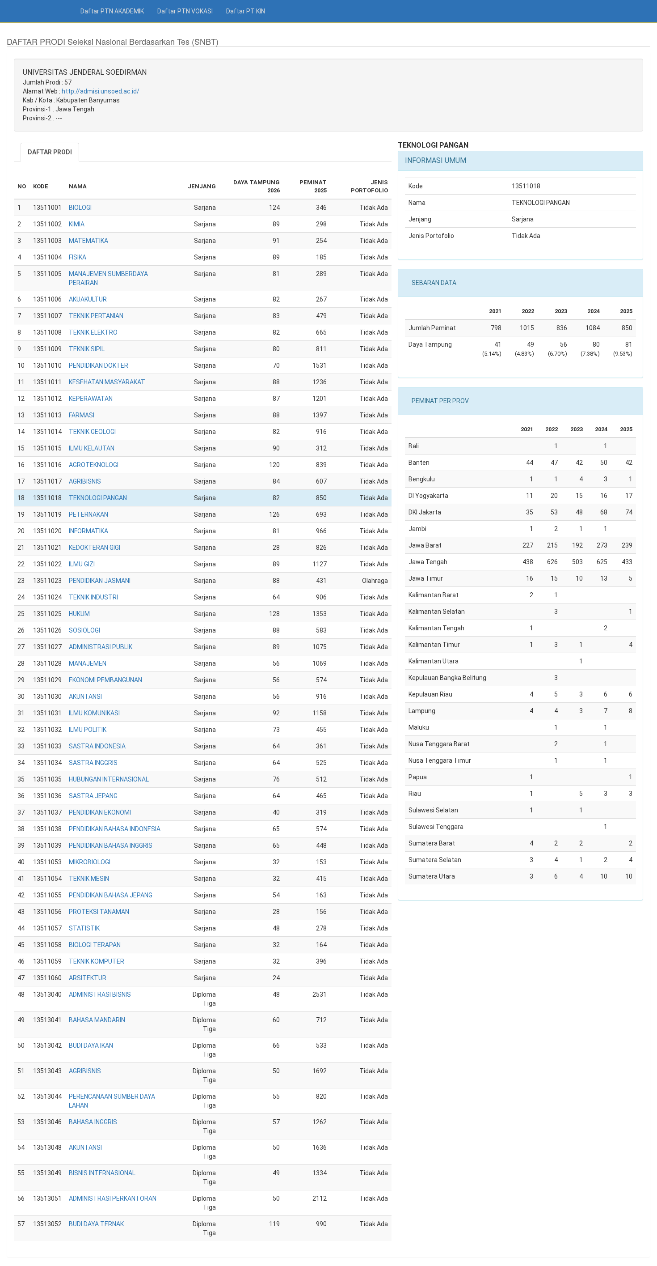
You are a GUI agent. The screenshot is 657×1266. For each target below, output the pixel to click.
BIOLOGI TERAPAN (95, 944)
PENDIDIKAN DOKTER (98, 365)
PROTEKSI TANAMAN (99, 911)
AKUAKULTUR (88, 299)
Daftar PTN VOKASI (185, 11)
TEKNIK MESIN (89, 878)
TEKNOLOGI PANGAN (98, 497)
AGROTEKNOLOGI (93, 464)
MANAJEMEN (87, 663)
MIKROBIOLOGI (89, 862)
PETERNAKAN (88, 514)
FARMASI (81, 415)
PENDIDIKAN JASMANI (100, 580)
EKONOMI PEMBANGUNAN (105, 680)
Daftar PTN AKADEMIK (112, 11)
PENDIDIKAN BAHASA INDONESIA (114, 829)
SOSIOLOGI (84, 630)
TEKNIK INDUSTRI (93, 597)
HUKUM (79, 613)
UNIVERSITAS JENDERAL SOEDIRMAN (85, 72)
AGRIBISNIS (85, 481)
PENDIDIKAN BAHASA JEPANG (110, 895)
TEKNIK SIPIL (87, 349)
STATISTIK (84, 928)
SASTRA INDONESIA (97, 746)
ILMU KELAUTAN (91, 448)
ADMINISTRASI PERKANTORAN (112, 1198)
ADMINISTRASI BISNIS (100, 994)
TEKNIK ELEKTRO (93, 332)
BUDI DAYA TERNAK (96, 1224)
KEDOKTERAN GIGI (94, 547)
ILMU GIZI (82, 564)
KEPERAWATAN (91, 398)
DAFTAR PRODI (50, 152)
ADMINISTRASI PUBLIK (100, 646)
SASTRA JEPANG (93, 795)
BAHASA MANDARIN (97, 1020)
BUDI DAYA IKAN (91, 1045)
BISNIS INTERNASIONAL (102, 1173)
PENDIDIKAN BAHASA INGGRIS (110, 845)
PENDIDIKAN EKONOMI (100, 812)
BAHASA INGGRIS (93, 1122)
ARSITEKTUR (87, 977)
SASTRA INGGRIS (93, 762)
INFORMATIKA (88, 531)
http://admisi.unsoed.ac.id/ (100, 91)
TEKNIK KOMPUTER (96, 961)
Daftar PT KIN (245, 11)
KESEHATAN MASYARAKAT (107, 382)
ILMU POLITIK (87, 729)
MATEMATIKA (88, 240)
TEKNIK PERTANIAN (96, 315)
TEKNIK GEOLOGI (92, 431)
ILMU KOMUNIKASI (94, 713)
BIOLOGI (80, 207)
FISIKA (77, 257)
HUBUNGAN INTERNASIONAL (109, 779)
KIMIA (76, 224)
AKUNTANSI (85, 696)
